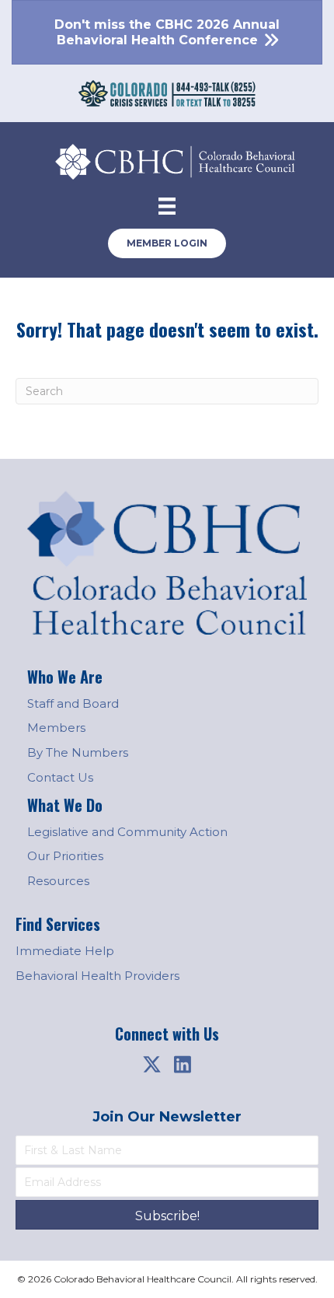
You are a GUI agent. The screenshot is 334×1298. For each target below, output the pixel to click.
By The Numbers (77, 752)
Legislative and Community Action (127, 831)
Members (56, 727)
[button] (151, 1064)
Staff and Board (73, 703)
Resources (58, 880)
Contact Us (60, 777)
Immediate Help (65, 950)
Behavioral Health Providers (97, 975)
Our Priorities (65, 855)
